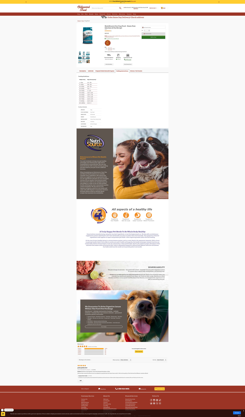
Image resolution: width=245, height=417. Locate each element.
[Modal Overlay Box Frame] (122, 208)
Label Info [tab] (90, 71)
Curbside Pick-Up (130, 405)
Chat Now (103, 389)
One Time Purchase (147, 27)
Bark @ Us (143, 389)
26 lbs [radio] (114, 48)
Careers (105, 402)
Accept (237, 412)
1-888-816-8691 (123, 389)
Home (79, 21)
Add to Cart (153, 37)
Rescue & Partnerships (131, 407)
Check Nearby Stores (127, 64)
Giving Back (106, 407)
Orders (83, 400)
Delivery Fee (84, 405)
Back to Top (160, 389)
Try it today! (103, 326)
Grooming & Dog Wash (131, 402)
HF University (107, 404)
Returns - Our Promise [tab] (136, 71)
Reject (239, 415)
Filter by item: (116, 360)
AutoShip (83, 407)
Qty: (142, 30)
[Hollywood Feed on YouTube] (151, 403)
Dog (83, 21)
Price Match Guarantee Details (112, 38)
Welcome (105, 399)
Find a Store (128, 400)
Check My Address (109, 64)
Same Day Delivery (130, 404)
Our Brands (106, 400)
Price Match (84, 408)
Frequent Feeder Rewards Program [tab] (105, 71)
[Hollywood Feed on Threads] (160, 403)
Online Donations (130, 408)
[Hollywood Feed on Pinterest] (154, 403)
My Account (153, 8)
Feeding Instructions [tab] (122, 71)
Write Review (139, 351)
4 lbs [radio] (106, 48)
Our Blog (105, 405)
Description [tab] (82, 71)
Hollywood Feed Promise (110, 408)
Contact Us (84, 399)
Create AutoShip (148, 33)
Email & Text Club (130, 399)
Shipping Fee (84, 404)
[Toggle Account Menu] (156, 8)
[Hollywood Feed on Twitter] (157, 403)
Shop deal (131, 1)
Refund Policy (85, 402)
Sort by (154, 359)
